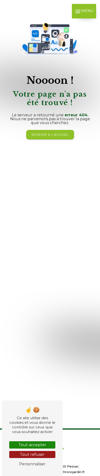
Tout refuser (32, 454)
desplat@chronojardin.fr (65, 472)
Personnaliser (32, 464)
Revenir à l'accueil (50, 134)
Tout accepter (32, 444)
